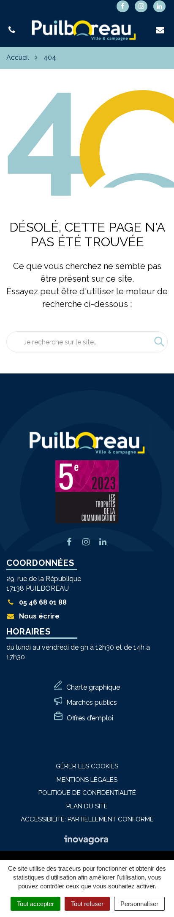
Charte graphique (93, 687)
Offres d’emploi (90, 718)
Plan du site (87, 806)
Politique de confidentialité (87, 793)
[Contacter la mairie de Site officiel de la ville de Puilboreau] (161, 30)
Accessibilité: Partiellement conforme (87, 819)
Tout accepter (35, 903)
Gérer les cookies (87, 766)
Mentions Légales (87, 780)
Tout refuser (87, 903)
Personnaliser (139, 903)
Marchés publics (91, 702)
